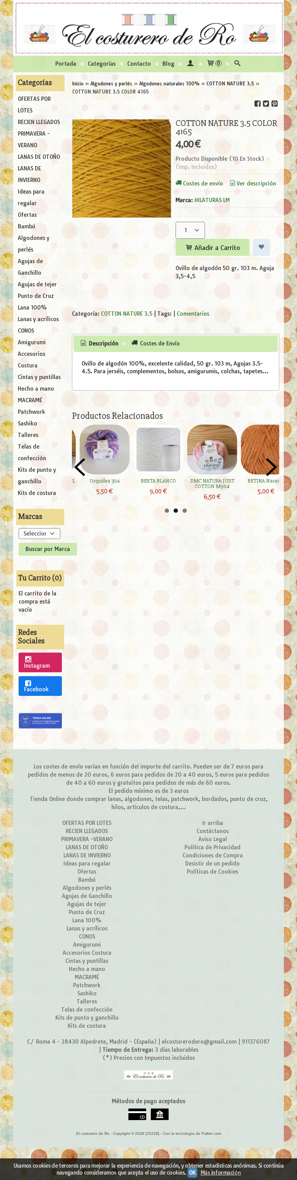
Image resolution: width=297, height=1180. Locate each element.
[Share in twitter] (266, 104)
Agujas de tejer (37, 284)
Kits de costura (37, 493)
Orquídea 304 (105, 481)
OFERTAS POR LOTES (34, 104)
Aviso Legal (212, 839)
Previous (79, 467)
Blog (168, 63)
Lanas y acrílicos (38, 319)
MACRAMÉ (30, 400)
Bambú (26, 226)
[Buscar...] (237, 64)
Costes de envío (203, 183)
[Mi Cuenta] (190, 64)
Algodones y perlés (34, 244)
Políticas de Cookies (212, 871)
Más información (221, 1172)
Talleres (28, 435)
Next (271, 467)
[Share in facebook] (257, 104)
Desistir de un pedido (212, 863)
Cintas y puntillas (39, 377)
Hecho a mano (36, 388)
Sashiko (27, 423)
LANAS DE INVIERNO (29, 174)
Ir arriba (212, 823)
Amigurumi (32, 342)
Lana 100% (32, 307)
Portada (65, 63)
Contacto (139, 63)
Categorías (102, 63)
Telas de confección (32, 452)
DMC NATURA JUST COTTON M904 (212, 484)
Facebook (36, 689)
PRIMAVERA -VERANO (34, 139)
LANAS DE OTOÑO (39, 156)
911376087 (256, 1041)
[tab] (99, 343)
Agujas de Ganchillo (30, 267)
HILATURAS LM (212, 200)
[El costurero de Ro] (148, 28)
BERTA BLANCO (158, 481)
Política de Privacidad (212, 847)
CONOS (26, 330)
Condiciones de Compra (213, 855)
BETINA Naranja (266, 481)
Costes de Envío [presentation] (159, 343)
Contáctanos (212, 831)
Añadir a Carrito (216, 248)
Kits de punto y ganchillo (37, 475)
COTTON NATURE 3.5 (126, 313)
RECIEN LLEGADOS (39, 122)
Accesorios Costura (31, 359)
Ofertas (27, 214)
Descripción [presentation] (102, 343)
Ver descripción (256, 183)
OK (192, 1172)
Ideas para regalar (31, 197)
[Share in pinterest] (274, 104)
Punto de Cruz (36, 295)
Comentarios (193, 313)
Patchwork (31, 411)
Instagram (37, 665)
